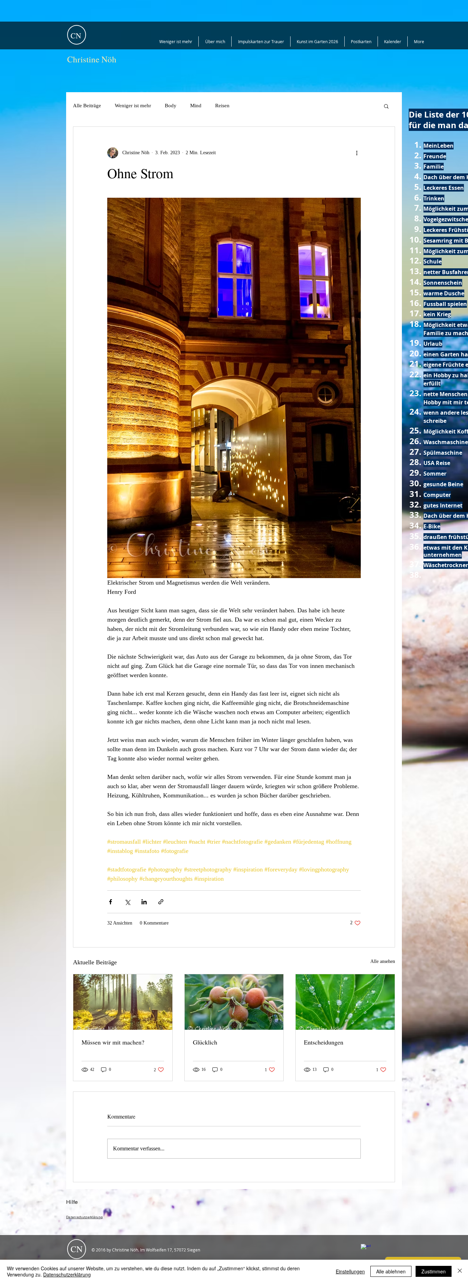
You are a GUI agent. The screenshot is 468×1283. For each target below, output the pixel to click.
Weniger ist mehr (133, 105)
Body (170, 105)
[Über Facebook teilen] (110, 902)
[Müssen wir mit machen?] (122, 1002)
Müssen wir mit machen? (113, 1042)
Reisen (222, 105)
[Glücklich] (234, 1002)
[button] (386, 106)
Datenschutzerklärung (67, 1274)
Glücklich (205, 1042)
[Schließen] (460, 1271)
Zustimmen (433, 1271)
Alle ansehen (382, 961)
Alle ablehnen (391, 1271)
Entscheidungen (323, 1042)
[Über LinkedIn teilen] (144, 902)
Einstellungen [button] (350, 1271)
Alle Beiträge (87, 105)
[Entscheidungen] (345, 1002)
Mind (195, 105)
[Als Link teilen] (161, 902)
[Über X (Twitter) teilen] (127, 902)
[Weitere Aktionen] (357, 153)
